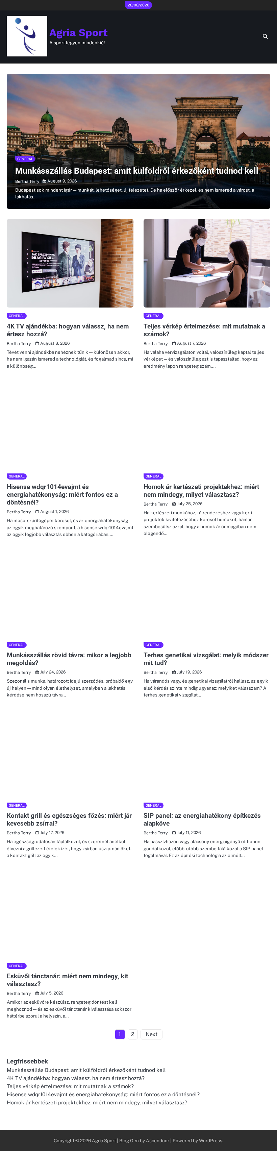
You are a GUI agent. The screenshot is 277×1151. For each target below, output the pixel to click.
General (25, 159)
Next (151, 1034)
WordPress (210, 1140)
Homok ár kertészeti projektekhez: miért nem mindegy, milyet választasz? (201, 490)
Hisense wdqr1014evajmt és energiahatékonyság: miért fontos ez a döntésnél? (62, 494)
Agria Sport (78, 32)
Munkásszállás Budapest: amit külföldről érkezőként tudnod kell (136, 171)
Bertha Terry (27, 181)
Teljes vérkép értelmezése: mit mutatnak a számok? (70, 1086)
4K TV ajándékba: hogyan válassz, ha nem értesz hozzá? (76, 1078)
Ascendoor (157, 1140)
